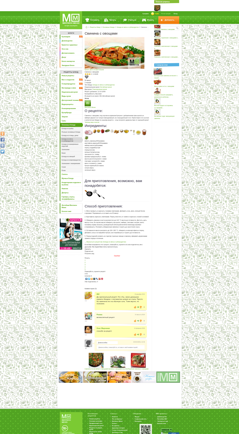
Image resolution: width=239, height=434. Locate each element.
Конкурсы (138, 421)
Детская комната (68, 53)
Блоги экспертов (68, 61)
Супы (64, 121)
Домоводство (67, 41)
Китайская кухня (106, 87)
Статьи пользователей (119, 430)
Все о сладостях (68, 80)
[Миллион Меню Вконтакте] (2, 145)
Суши (64, 167)
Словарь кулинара (95, 421)
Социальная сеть (141, 419)
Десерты (65, 193)
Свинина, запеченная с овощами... (166, 57)
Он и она (65, 49)
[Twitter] (89, 278)
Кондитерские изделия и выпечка (71, 183)
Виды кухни (66, 96)
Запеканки (65, 149)
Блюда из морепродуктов (71, 160)
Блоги (71, 33)
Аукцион (145, 14)
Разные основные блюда (71, 132)
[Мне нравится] (135, 307)
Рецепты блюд (95, 27)
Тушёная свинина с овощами (138, 369)
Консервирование (69, 108)
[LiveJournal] (97, 278)
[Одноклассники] (91, 278)
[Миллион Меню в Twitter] (2, 151)
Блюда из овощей (68, 156)
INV (98, 294)
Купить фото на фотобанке (94, 70)
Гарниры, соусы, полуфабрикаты (68, 198)
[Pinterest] (102, 278)
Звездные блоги (68, 65)
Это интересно (117, 419)
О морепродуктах (68, 84)
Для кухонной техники (70, 100)
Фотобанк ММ (162, 419)
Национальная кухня (70, 92)
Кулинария (66, 37)
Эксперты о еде (117, 432)
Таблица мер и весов (92, 122)
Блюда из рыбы (67, 128)
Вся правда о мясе (69, 88)
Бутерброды (67, 112)
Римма (99, 315)
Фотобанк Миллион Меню (69, 206)
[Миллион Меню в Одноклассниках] (2, 133)
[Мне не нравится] (140, 307)
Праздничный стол (95, 423)
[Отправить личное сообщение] (86, 300)
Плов (63, 170)
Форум (137, 416)
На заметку (115, 425)
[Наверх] (2, 162)
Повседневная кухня (99, 89)
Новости (115, 416)
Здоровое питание (118, 428)
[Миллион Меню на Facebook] (2, 139)
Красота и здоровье (69, 45)
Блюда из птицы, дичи (70, 135)
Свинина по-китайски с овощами (96, 369)
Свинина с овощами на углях (118, 369)
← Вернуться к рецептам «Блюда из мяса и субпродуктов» (105, 242)
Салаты (65, 174)
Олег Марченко (103, 328)
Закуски (65, 117)
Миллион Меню (90, 107)
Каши (63, 153)
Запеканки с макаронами (71, 163)
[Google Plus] (99, 278)
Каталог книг (66, 211)
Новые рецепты (68, 76)
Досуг (64, 57)
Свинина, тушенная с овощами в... (166, 38)
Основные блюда (108, 27)
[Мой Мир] (94, 278)
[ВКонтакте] (86, 278)
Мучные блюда (67, 178)
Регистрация (166, 14)
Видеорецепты (67, 104)
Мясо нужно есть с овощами (164, 86)
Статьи (114, 423)
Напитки (65, 189)
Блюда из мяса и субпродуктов (128, 27)
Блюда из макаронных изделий (70, 145)
